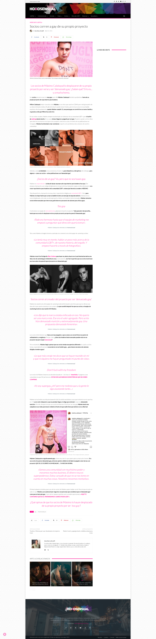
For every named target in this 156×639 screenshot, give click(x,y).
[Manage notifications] (4, 634)
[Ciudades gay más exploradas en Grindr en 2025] (82, 574)
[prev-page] (31, 589)
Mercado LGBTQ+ (36, 22)
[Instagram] (116, 1)
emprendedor (40, 183)
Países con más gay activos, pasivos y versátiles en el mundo (61, 582)
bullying (34, 119)
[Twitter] (119, 1)
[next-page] (34, 589)
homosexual (48, 340)
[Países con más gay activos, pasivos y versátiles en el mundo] (61, 574)
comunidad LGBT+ (76, 193)
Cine (40, 580)
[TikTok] (123, 1)
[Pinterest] (125, 1)
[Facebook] (114, 1)
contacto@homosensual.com (81, 623)
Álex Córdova (52, 256)
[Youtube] (121, 1)
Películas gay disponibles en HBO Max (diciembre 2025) (40, 583)
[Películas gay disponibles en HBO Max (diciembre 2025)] (40, 574)
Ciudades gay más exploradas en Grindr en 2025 (82, 583)
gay (35, 511)
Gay (61, 578)
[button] (124, 16)
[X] (48, 549)
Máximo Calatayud (42, 511)
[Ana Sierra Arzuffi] (31, 31)
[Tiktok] (85, 628)
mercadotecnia (50, 211)
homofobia (74, 374)
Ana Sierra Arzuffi (39, 31)
